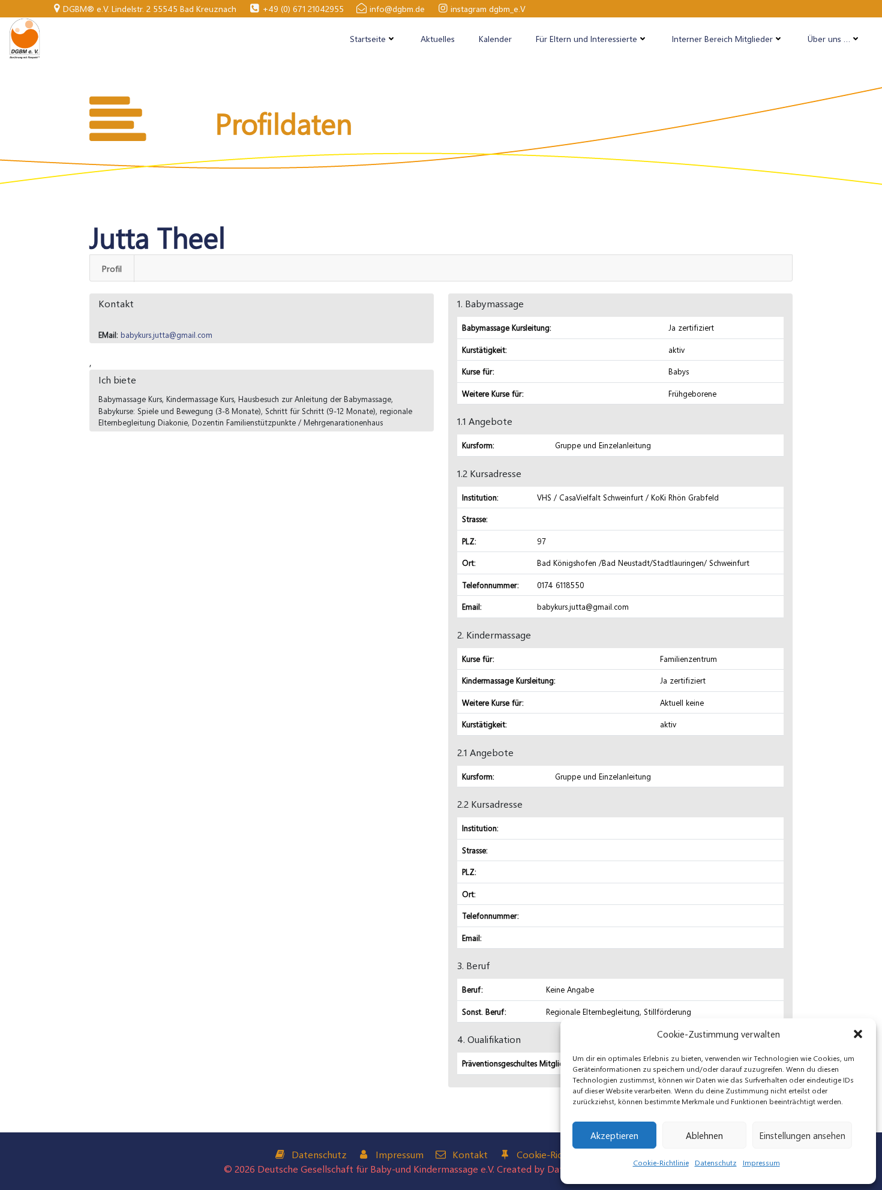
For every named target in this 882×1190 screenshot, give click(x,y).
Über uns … (829, 38)
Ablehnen (704, 1135)
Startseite (368, 38)
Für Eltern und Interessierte (586, 38)
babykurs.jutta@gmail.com (166, 334)
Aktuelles (438, 38)
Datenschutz (716, 1162)
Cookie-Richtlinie (661, 1162)
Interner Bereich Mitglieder (722, 38)
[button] (858, 1034)
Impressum (761, 1162)
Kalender (495, 38)
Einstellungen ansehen (802, 1135)
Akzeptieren (614, 1135)
